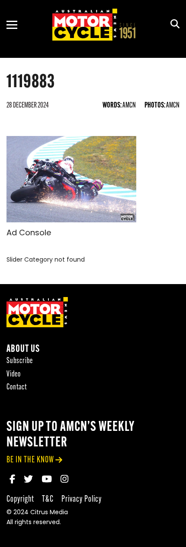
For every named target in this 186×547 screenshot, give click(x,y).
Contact (16, 387)
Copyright (20, 499)
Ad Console (28, 233)
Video (13, 374)
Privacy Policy (81, 499)
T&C (48, 499)
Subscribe (19, 361)
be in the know (30, 460)
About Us (23, 349)
